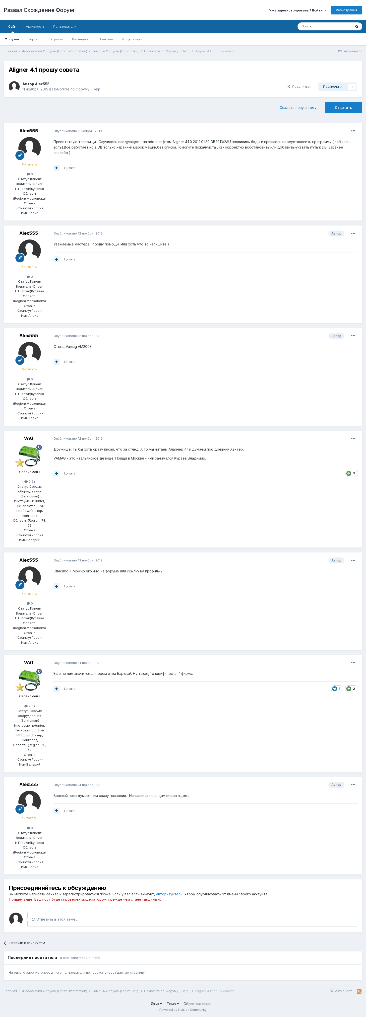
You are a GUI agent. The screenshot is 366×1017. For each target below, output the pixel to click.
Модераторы (132, 39)
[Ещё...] (353, 131)
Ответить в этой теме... (56, 919)
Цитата (69, 168)
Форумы (11, 39)
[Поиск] (356, 26)
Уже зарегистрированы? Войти (296, 10)
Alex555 (42, 84)
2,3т (31, 481)
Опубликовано (78, 131)
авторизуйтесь (169, 894)
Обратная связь (197, 1004)
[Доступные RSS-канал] (359, 991)
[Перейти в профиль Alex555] (14, 86)
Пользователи (64, 26)
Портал (34, 39)
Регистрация (346, 10)
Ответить (343, 107)
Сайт (12, 26)
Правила (106, 39)
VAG (28, 438)
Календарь (81, 39)
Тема (172, 1004)
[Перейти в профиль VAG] (29, 456)
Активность (35, 26)
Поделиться (300, 86)
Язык (155, 1004)
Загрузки (56, 39)
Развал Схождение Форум (39, 10)
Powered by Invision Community (183, 1010)
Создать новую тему (298, 107)
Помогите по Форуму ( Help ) (77, 89)
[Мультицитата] (57, 168)
